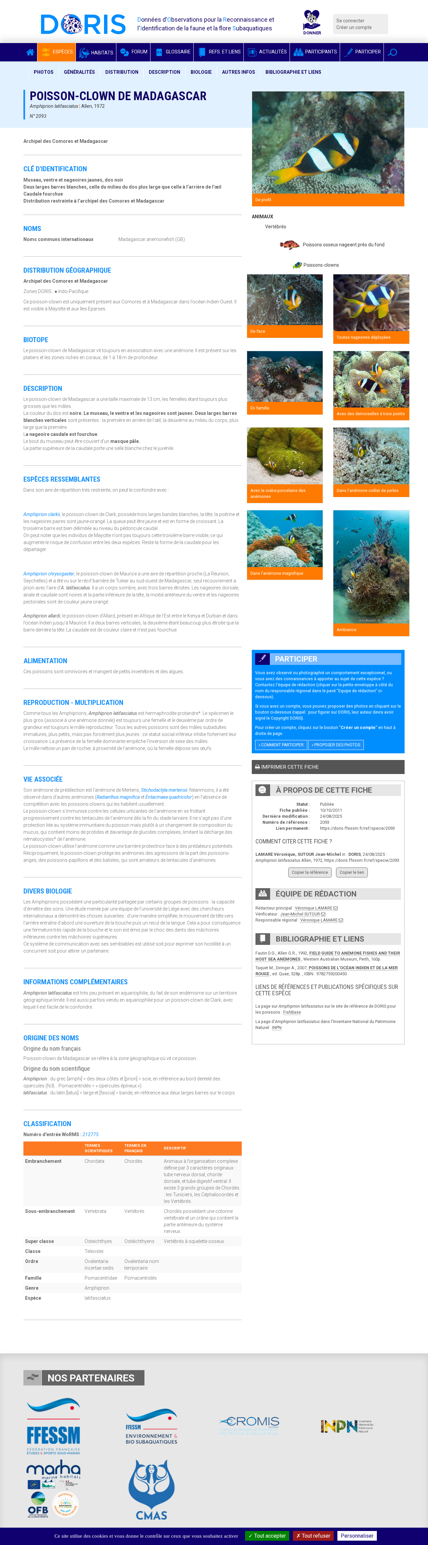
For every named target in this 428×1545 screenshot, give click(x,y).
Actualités (272, 51)
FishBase (292, 1012)
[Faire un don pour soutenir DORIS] (312, 24)
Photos (44, 72)
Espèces (62, 51)
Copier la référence (310, 872)
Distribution (121, 72)
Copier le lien (352, 872)
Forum (139, 51)
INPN (277, 1027)
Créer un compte (354, 27)
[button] (392, 52)
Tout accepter (269, 1536)
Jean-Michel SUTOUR (300, 914)
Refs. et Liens (224, 51)
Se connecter (350, 20)
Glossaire (178, 51)
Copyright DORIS (286, 718)
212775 (91, 1134)
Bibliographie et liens (293, 72)
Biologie (201, 72)
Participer (367, 51)
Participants (320, 51)
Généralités (79, 72)
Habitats (101, 52)
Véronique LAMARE (313, 908)
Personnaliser (357, 1536)
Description (164, 72)
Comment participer (282, 745)
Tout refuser (315, 1536)
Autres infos (238, 72)
